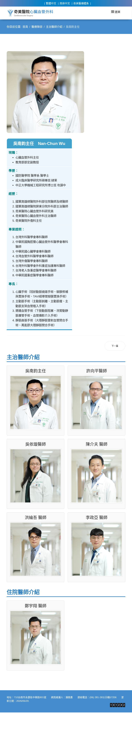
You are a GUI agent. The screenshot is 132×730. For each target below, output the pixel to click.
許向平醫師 (96, 371)
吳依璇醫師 (35, 444)
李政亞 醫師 (96, 517)
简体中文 (65, 3)
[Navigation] (115, 12)
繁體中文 (51, 3)
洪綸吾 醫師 (35, 517)
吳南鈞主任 (35, 371)
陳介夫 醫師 (96, 444)
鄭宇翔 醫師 (35, 606)
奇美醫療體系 (81, 3)
